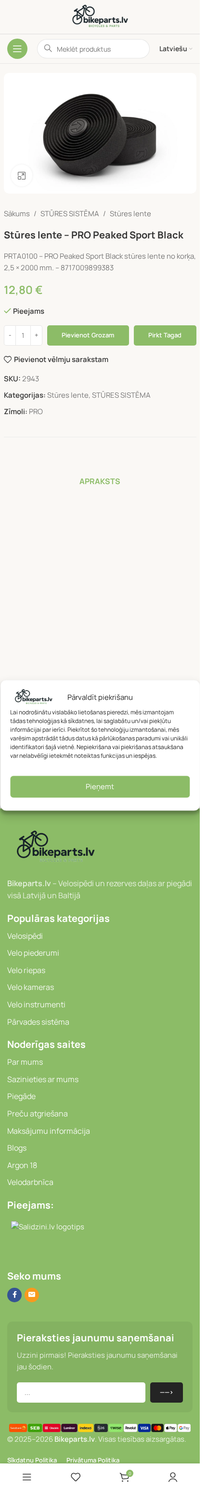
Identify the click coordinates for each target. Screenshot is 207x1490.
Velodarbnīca (30, 1182)
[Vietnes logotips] (100, 16)
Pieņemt (100, 786)
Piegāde (21, 1096)
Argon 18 (22, 1165)
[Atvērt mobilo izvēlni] (17, 48)
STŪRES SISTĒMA (69, 214)
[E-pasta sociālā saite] (32, 1295)
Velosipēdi (25, 936)
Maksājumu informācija (48, 1131)
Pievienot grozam (88, 335)
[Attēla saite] (55, 847)
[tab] (99, 481)
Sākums (17, 214)
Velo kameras (30, 987)
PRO (36, 411)
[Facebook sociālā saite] (14, 1295)
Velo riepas (26, 970)
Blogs (16, 1147)
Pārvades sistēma (38, 1022)
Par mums (25, 1062)
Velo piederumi (33, 952)
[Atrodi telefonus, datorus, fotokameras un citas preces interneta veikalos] (11, 1252)
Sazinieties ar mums (42, 1079)
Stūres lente (130, 214)
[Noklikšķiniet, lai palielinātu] (22, 175)
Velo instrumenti (36, 1004)
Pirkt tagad (164, 335)
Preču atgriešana (37, 1113)
